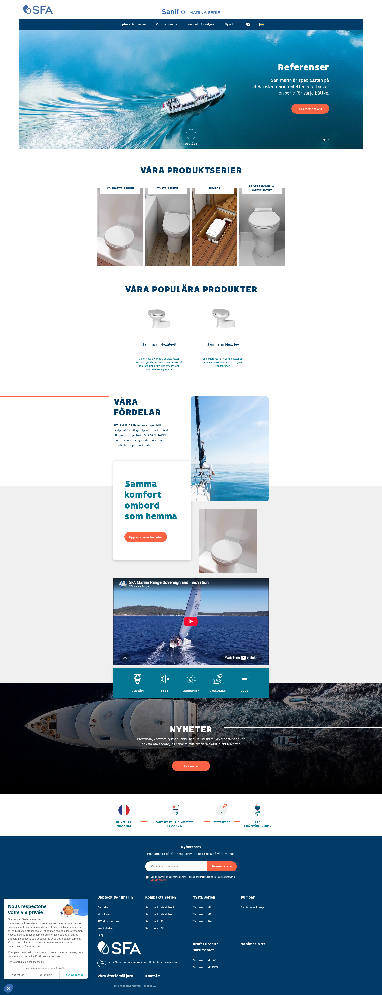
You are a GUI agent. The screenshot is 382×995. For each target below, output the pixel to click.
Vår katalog (105, 928)
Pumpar (248, 897)
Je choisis (46, 974)
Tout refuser (17, 974)
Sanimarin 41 (202, 907)
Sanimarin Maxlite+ (158, 914)
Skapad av (150, 986)
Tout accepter (73, 974)
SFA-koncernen (108, 921)
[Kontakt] (248, 24)
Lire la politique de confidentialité (26, 962)
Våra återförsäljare (201, 24)
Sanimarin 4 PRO (204, 960)
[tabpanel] (191, 89)
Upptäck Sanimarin (132, 24)
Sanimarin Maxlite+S (159, 907)
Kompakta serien (160, 897)
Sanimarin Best (203, 921)
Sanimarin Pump (252, 907)
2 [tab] (328, 140)
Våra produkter (167, 24)
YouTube (172, 962)
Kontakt (152, 976)
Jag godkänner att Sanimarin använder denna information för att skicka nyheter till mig (193, 878)
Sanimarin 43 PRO (205, 967)
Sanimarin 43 (202, 914)
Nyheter (230, 24)
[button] (8, 988)
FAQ (100, 935)
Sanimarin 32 (154, 928)
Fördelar (103, 907)
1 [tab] (324, 139)
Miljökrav (103, 914)
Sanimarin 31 (154, 921)
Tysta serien (204, 897)
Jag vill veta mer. (159, 880)
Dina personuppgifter (127, 986)
